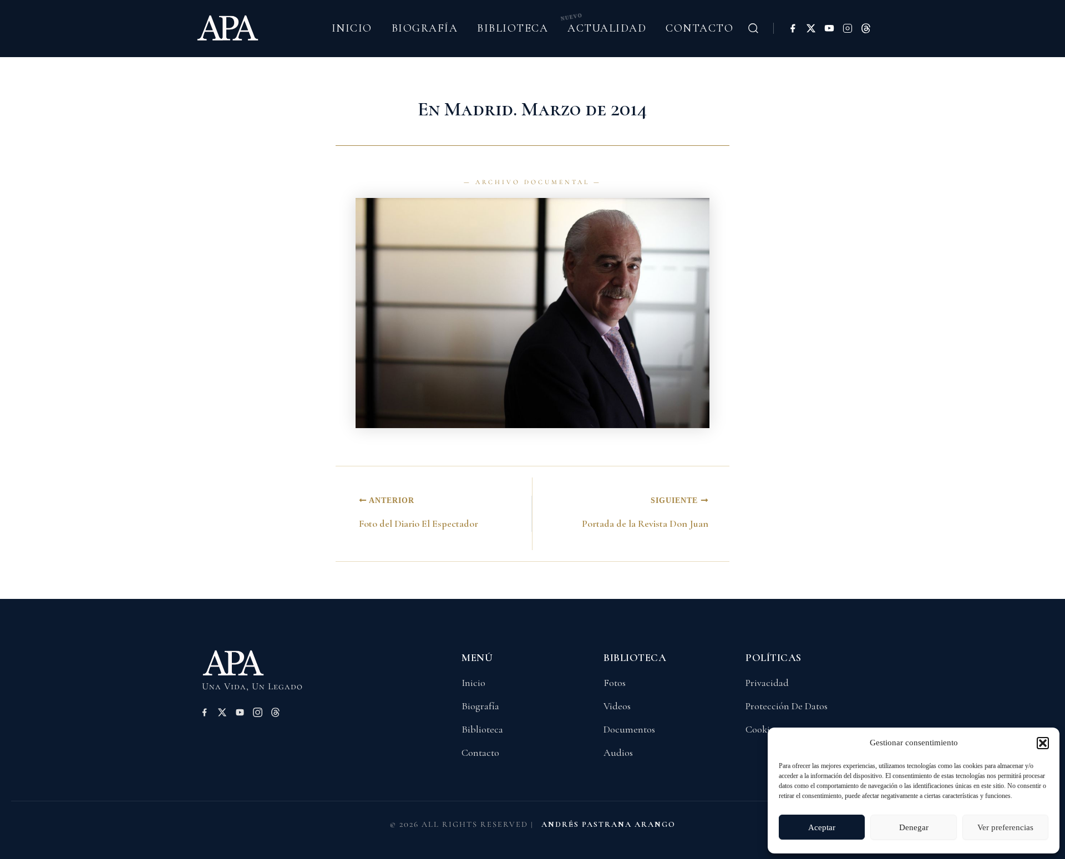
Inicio (352, 28)
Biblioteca (512, 28)
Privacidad (767, 683)
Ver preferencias (1005, 827)
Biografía (425, 28)
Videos (617, 706)
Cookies (762, 729)
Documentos (629, 729)
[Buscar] (753, 28)
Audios (618, 752)
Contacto (699, 28)
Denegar (914, 827)
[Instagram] (848, 28)
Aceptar (821, 827)
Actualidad (606, 28)
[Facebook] (793, 28)
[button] (1042, 743)
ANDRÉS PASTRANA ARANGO (608, 824)
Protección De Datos (787, 706)
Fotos (615, 683)
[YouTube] (829, 28)
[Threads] (866, 28)
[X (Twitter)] (811, 28)
